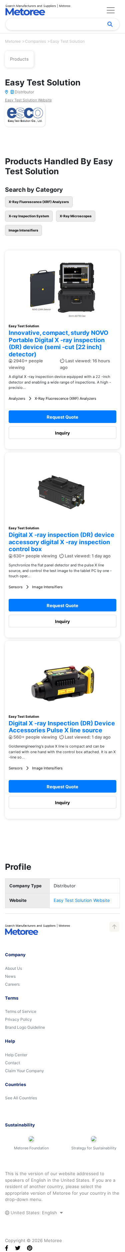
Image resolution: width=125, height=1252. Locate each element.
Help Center (16, 1054)
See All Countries (21, 1097)
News (10, 976)
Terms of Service (20, 1011)
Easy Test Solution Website (28, 100)
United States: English (33, 1212)
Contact (12, 1062)
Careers (12, 984)
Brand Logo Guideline (25, 1027)
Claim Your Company (24, 1070)
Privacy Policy (18, 1019)
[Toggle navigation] (111, 10)
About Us (13, 968)
